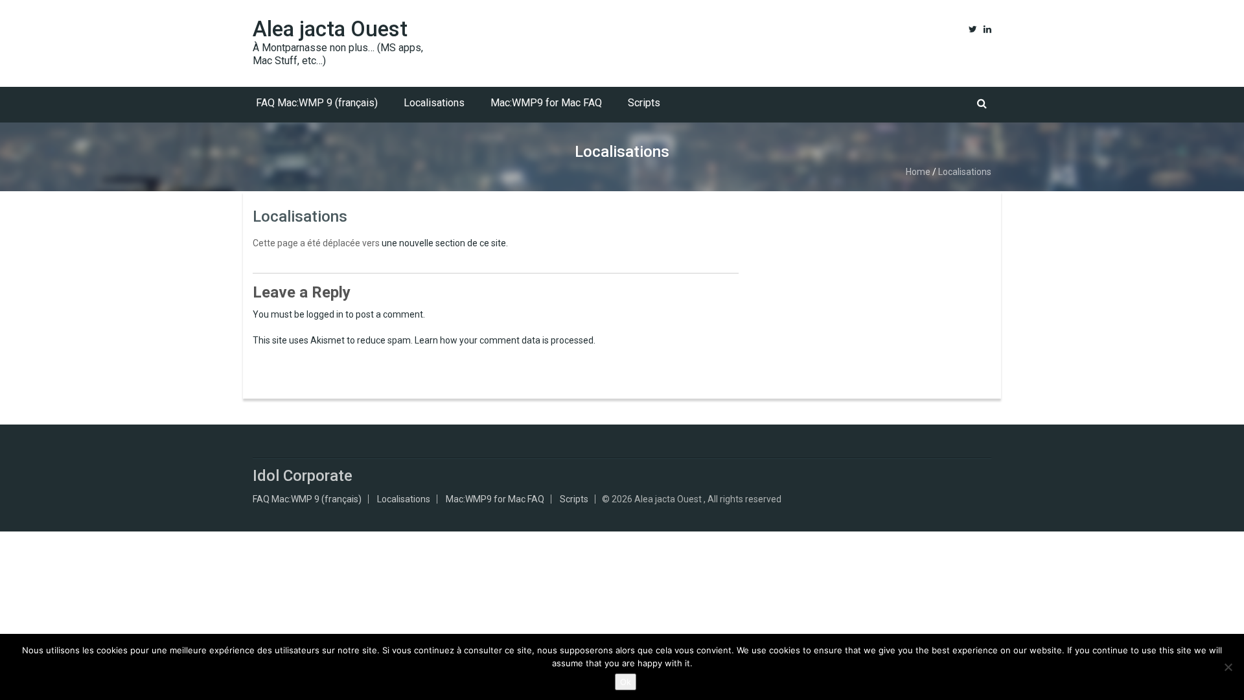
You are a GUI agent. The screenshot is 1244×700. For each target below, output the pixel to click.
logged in (324, 314)
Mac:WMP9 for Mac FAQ (546, 103)
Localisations (434, 103)
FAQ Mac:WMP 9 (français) (317, 103)
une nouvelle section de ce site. (445, 243)
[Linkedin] (987, 29)
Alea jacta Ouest (330, 28)
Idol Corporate (302, 476)
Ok (625, 682)
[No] (1227, 666)
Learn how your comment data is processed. (505, 340)
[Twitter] (973, 29)
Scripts (644, 103)
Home (918, 172)
